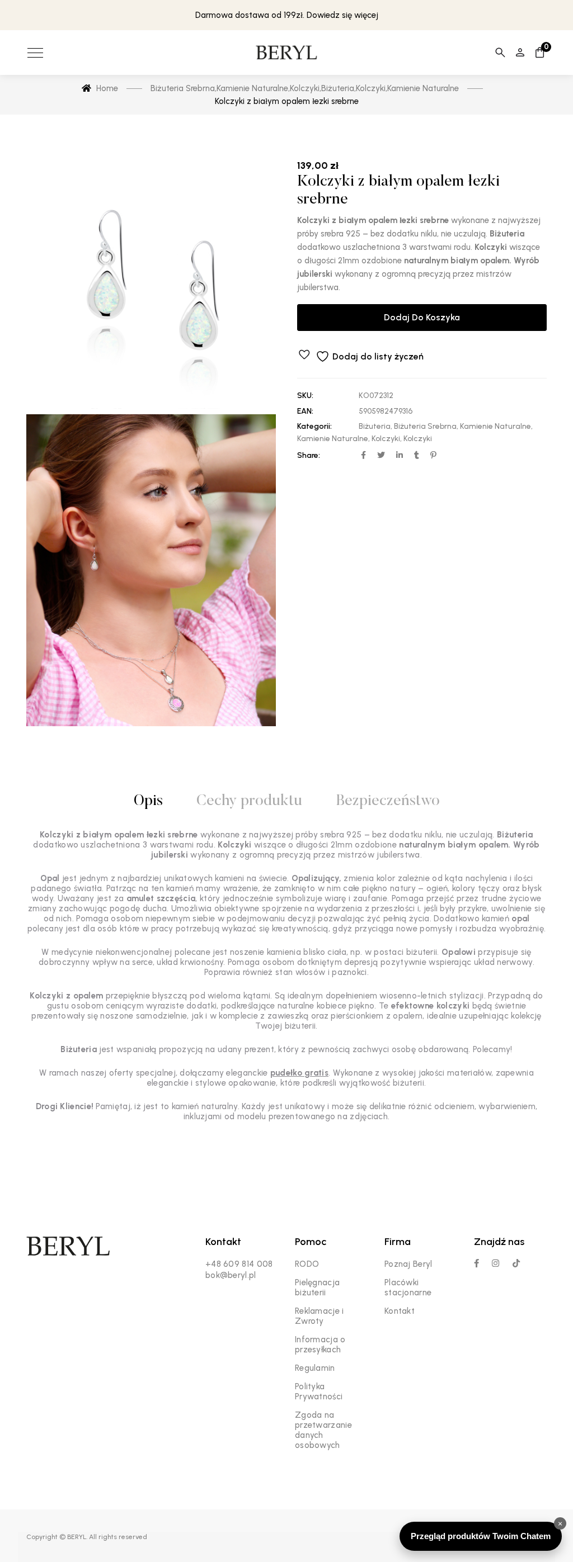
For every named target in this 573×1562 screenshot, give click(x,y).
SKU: (305, 395)
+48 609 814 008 (239, 1264)
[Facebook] (476, 1263)
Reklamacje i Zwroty (319, 1316)
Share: (308, 455)
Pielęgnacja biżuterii (317, 1287)
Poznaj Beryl (408, 1264)
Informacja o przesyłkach (320, 1344)
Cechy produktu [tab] (249, 801)
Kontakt (399, 1311)
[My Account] (520, 52)
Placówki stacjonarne (407, 1287)
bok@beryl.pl (230, 1275)
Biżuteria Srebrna (425, 426)
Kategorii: (314, 426)
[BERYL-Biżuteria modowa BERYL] (286, 52)
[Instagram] (495, 1263)
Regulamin (315, 1368)
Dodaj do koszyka (422, 317)
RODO (307, 1264)
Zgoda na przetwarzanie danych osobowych (323, 1430)
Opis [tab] (148, 801)
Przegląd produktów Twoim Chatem (481, 1536)
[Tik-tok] (516, 1263)
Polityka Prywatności (318, 1391)
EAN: (305, 411)
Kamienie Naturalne (495, 426)
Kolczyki (386, 438)
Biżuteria (375, 426)
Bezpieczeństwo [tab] (388, 801)
